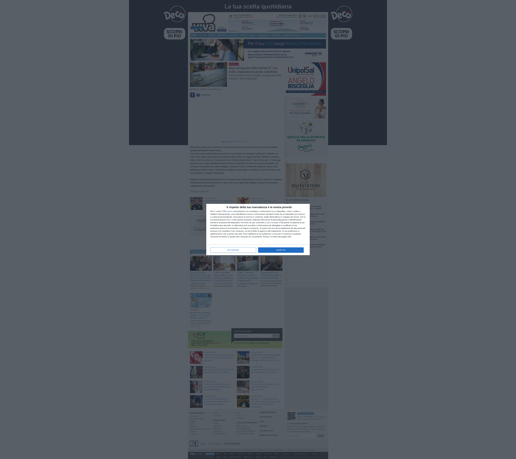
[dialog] (258, 229)
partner (229, 211)
